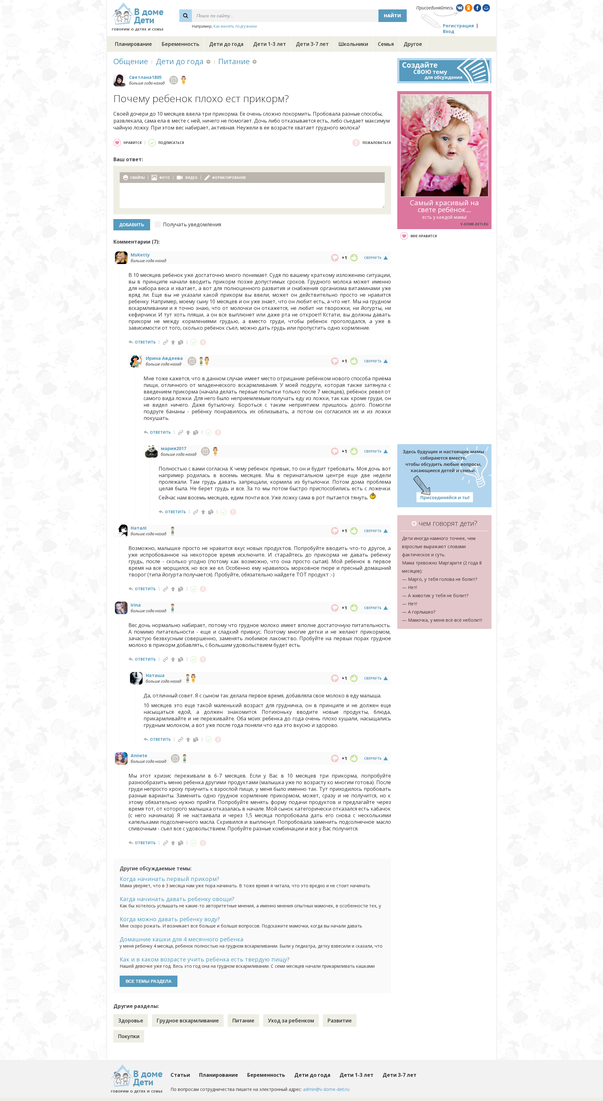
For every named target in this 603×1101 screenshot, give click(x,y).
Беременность (180, 44)
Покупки (128, 1036)
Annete (139, 755)
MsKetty (140, 255)
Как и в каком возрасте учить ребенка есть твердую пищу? (205, 959)
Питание (234, 61)
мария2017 (173, 448)
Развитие (340, 1020)
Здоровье (130, 1020)
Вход (448, 31)
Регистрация (458, 26)
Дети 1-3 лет (269, 44)
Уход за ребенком (291, 1020)
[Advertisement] (444, 342)
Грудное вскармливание (188, 1020)
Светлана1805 (145, 77)
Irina (136, 605)
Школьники (353, 44)
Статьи (180, 1074)
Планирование (133, 44)
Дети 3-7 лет (312, 44)
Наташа (155, 675)
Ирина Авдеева (164, 358)
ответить (145, 342)
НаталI (138, 528)
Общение (130, 61)
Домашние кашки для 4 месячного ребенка (181, 939)
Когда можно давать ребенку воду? (170, 919)
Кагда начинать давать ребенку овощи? (177, 899)
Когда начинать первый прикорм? (169, 879)
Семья (386, 44)
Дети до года (226, 44)
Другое (413, 44)
